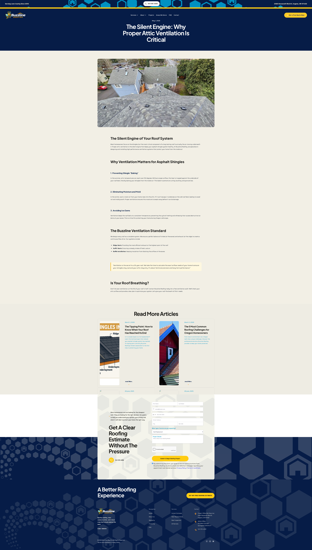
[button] (134, 15)
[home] (15, 15)
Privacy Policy (181, 468)
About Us (152, 517)
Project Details (157, 437)
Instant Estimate (177, 513)
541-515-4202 (119, 460)
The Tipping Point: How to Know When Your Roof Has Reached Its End (139, 329)
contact (176, 15)
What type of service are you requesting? (164, 428)
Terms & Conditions (193, 468)
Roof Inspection (176, 520)
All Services (175, 524)
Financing (152, 524)
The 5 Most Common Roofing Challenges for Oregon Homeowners (196, 329)
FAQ (170, 15)
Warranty (152, 520)
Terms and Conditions (104, 542)
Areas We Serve (161, 15)
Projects (151, 15)
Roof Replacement (177, 517)
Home (150, 513)
